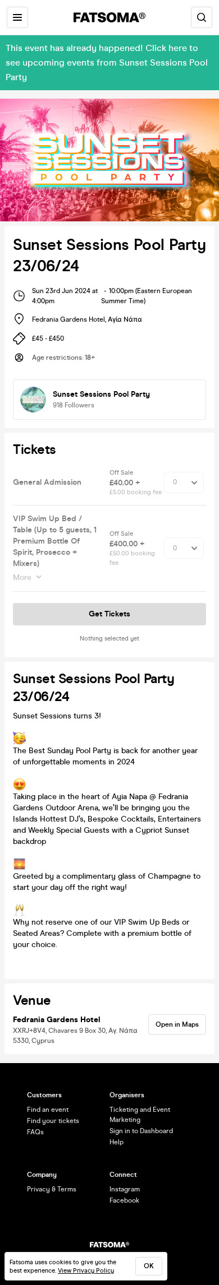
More (22, 577)
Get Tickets (109, 614)
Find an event (48, 1110)
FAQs (35, 1132)
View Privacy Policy (86, 1270)
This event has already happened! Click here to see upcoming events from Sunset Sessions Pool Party (107, 62)
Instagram (125, 1189)
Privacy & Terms (51, 1189)
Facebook (124, 1200)
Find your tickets (53, 1121)
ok (149, 1266)
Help (117, 1142)
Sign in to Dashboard (141, 1131)
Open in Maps (177, 1024)
